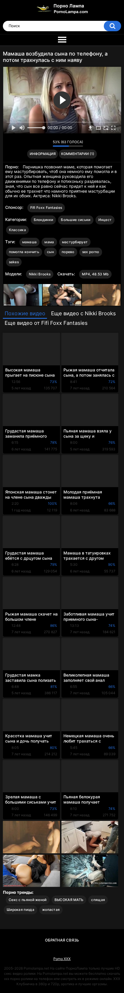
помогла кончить (24, 252)
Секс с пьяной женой (28, 900)
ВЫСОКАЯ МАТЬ (69, 900)
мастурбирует (75, 242)
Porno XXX (62, 959)
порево (68, 252)
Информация (43, 154)
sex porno (90, 252)
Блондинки (43, 220)
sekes (14, 262)
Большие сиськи (75, 220)
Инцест (105, 220)
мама (49, 242)
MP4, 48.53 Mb (95, 274)
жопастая (51, 909)
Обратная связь (62, 940)
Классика (17, 230)
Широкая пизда (20, 909)
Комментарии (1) (77, 154)
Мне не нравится (47, 143)
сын (50, 252)
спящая (98, 900)
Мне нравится (39, 143)
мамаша (29, 242)
